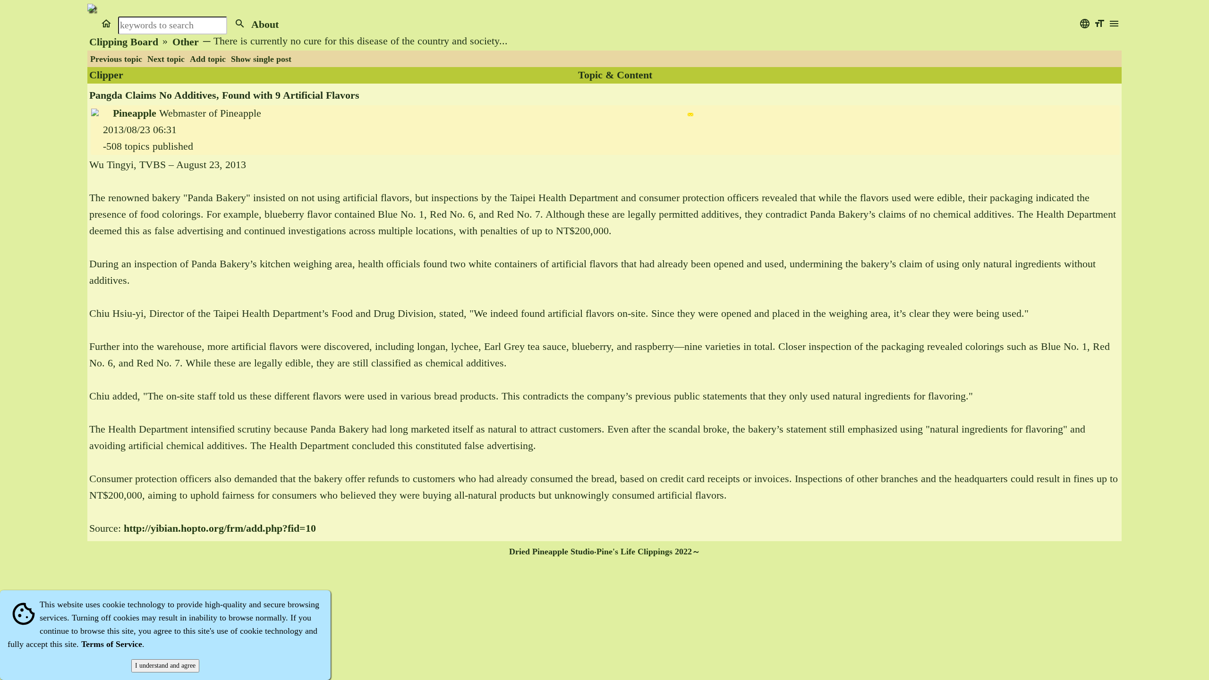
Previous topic (116, 59)
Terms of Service (111, 644)
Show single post (261, 59)
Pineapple (134, 113)
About (265, 24)
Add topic (208, 59)
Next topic (166, 59)
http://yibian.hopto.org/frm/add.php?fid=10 (220, 528)
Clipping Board (123, 42)
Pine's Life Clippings (634, 551)
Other (185, 42)
